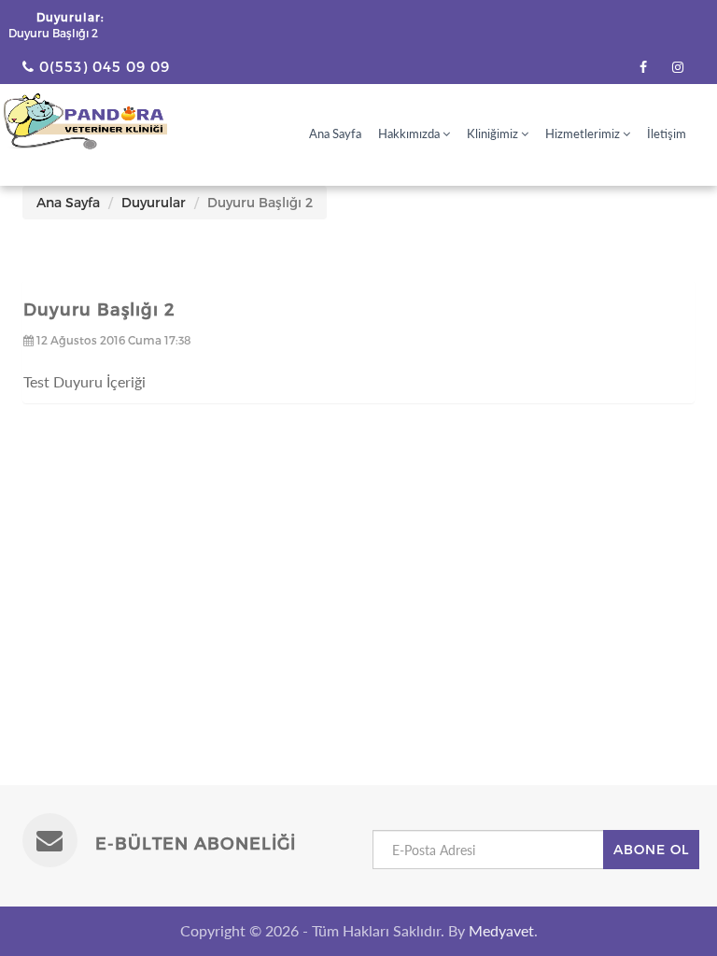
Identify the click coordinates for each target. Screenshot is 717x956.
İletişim (666, 133)
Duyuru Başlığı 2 (53, 32)
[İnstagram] (678, 67)
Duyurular (153, 202)
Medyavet (501, 930)
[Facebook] (643, 67)
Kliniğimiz (494, 133)
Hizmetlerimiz (584, 133)
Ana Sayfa (335, 133)
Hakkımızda (410, 133)
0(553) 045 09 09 (102, 66)
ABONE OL (651, 849)
